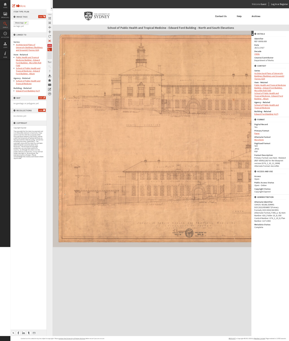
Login (5, 47)
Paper (257, 133)
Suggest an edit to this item (13, 5)
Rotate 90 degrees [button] (50, 36)
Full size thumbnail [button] (50, 18)
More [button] (5, 57)
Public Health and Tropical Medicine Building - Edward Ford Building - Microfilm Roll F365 (28, 61)
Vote (21, 5)
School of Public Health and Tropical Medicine (28, 82)
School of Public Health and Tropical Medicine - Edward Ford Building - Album (28, 71)
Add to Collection (50, 80)
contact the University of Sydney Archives (72, 338)
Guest (263, 4)
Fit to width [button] (50, 27)
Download (50, 75)
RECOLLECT (232, 338)
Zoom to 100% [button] (50, 41)
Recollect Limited (259, 338)
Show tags (19, 23)
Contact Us (221, 16)
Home (5, 7)
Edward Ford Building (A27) (28, 90)
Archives (256, 16)
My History (5, 37)
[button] (49, 49)
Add (40, 16)
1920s (257, 54)
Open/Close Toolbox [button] (51, 5)
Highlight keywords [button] (50, 71)
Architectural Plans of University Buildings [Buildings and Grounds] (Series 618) (29, 47)
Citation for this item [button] (50, 94)
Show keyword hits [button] (50, 66)
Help (239, 16)
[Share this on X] (13, 331)
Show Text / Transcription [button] (50, 62)
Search (5, 27)
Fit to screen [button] (50, 23)
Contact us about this (50, 85)
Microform (259, 139)
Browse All (5, 17)
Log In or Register (274, 4)
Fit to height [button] (50, 32)
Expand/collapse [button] (252, 33)
